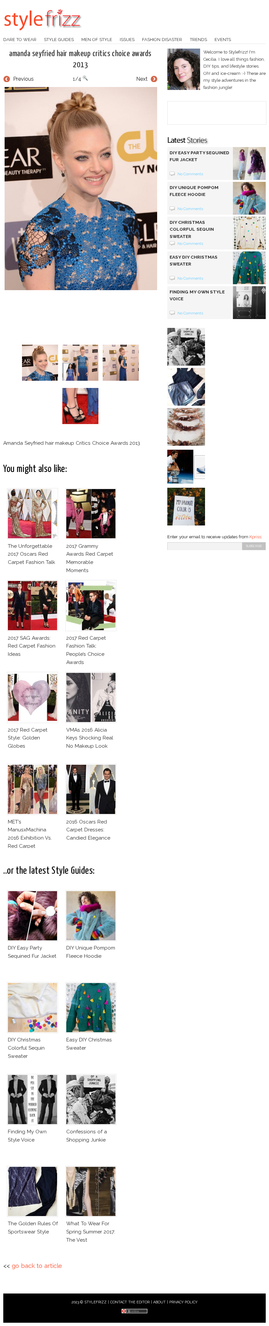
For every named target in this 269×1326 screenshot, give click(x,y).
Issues (127, 39)
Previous (23, 79)
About (159, 1302)
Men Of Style (96, 39)
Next (142, 79)
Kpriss (255, 536)
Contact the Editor (130, 1302)
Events (223, 39)
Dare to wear (19, 39)
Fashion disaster (162, 39)
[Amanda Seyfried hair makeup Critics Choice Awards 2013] (80, 188)
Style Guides (59, 39)
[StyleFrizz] (42, 33)
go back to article (37, 1265)
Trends (198, 39)
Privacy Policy (183, 1302)
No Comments (190, 174)
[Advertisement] (122, 317)
